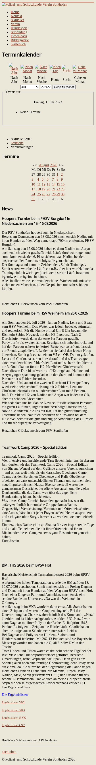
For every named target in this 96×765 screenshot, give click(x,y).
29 (58, 194)
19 (43, 189)
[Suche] (67, 71)
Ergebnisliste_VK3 (13, 710)
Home (15, 12)
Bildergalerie (20, 40)
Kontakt (16, 16)
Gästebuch (18, 44)
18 (39, 189)
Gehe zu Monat (64, 87)
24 (33, 194)
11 (39, 184)
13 (48, 184)
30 (63, 194)
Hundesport (19, 28)
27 (48, 194)
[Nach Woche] (42, 71)
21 (54, 189)
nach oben (9, 752)
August (44, 165)
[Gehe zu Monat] (80, 71)
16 (63, 184)
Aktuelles (17, 20)
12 (43, 184)
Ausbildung (19, 32)
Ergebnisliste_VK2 (13, 702)
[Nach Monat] (27, 71)
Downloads (19, 36)
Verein (15, 24)
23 (63, 189)
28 (54, 194)
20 (48, 189)
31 (33, 199)
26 (43, 194)
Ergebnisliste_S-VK (14, 717)
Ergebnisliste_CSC (13, 725)
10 (33, 184)
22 (58, 189)
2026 (53, 165)
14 (54, 184)
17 (33, 189)
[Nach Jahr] (14, 73)
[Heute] (55, 71)
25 (39, 194)
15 (58, 184)
